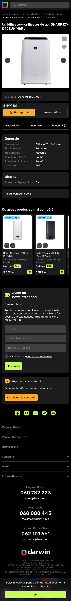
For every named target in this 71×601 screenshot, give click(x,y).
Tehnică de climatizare (31, 14)
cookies (20, 582)
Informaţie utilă (12, 476)
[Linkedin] (53, 413)
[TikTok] (44, 413)
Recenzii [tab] (59, 125)
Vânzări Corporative (14, 437)
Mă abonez (13, 366)
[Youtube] (35, 413)
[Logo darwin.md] (5, 4)
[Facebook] (17, 413)
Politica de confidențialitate (39, 356)
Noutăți (6, 466)
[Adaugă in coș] (32, 272)
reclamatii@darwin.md (35, 518)
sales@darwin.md (35, 498)
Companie (8, 456)
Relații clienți (10, 446)
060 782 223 (35, 493)
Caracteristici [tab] (11, 125)
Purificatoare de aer (53, 14)
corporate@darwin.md (35, 539)
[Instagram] (26, 413)
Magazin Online (11, 427)
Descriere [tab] (35, 125)
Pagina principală (10, 14)
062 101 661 (35, 534)
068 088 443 (35, 513)
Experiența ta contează (21, 397)
